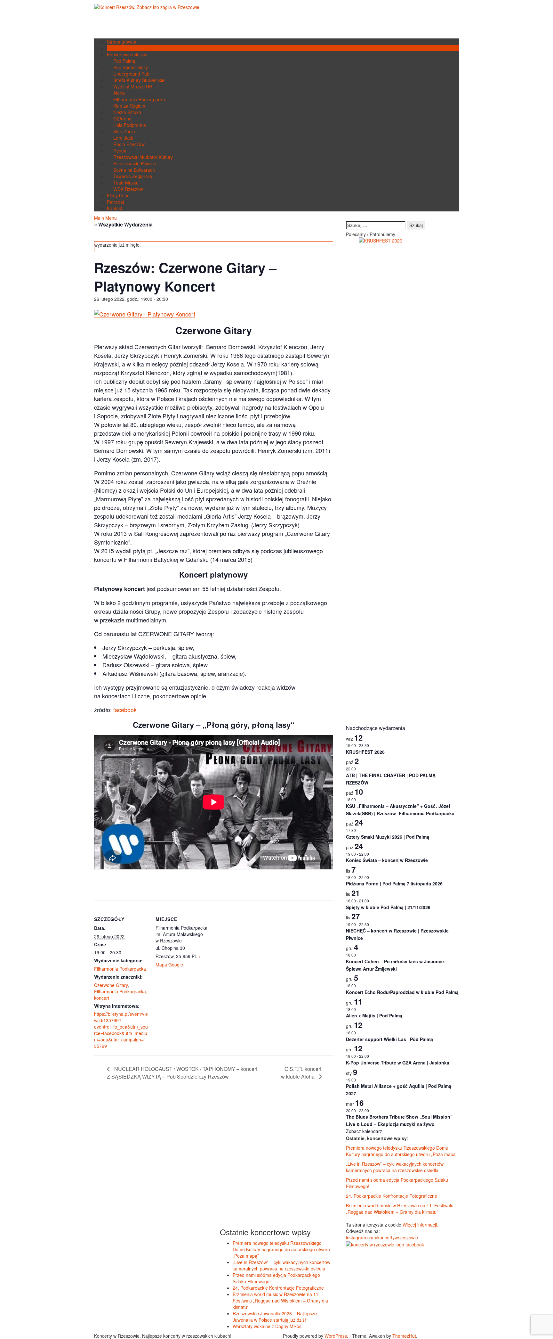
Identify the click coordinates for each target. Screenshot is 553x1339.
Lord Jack (123, 138)
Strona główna (121, 41)
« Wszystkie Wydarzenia (123, 224)
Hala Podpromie (129, 125)
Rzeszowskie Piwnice (134, 163)
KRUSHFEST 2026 (365, 752)
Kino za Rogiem (129, 106)
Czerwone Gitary (111, 985)
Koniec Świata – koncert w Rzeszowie (387, 860)
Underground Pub (131, 73)
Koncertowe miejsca (127, 54)
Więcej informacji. (420, 1224)
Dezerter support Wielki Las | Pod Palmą (389, 1039)
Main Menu (105, 218)
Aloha (119, 93)
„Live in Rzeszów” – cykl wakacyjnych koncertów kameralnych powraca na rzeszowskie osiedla (395, 1167)
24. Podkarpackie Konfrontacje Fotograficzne (391, 1196)
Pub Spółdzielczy (130, 67)
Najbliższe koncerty (126, 48)
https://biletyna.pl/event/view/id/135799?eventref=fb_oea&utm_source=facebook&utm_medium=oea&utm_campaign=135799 (121, 1030)
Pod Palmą (124, 61)
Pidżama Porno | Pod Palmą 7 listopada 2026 (394, 883)
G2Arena (122, 118)
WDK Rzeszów (128, 189)
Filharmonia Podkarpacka (139, 99)
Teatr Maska (126, 182)
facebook (125, 709)
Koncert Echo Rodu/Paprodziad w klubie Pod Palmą (402, 992)
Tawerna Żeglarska (132, 176)
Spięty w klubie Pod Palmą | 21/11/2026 (388, 907)
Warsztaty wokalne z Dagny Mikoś (267, 1326)
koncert (101, 998)
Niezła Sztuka (127, 112)
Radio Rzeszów (129, 144)
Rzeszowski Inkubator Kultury (143, 157)
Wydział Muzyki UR (132, 86)
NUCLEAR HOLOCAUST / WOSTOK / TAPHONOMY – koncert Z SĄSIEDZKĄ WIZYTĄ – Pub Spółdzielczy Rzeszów (182, 1072)
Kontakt (114, 208)
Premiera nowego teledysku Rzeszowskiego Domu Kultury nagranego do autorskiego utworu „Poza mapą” (401, 1151)
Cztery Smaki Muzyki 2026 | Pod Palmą (387, 837)
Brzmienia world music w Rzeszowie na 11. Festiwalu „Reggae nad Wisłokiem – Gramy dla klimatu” (399, 1208)
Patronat (115, 202)
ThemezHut (404, 1336)
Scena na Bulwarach (134, 170)
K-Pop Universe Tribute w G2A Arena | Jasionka (397, 1062)
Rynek (119, 150)
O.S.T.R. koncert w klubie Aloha (301, 1072)
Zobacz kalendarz (364, 1131)
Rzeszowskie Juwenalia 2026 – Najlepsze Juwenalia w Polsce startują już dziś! (275, 1316)
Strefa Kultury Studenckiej (139, 80)
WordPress (336, 1336)
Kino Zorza (124, 131)
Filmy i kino (118, 195)
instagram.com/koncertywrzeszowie (382, 1237)
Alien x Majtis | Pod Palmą (374, 1015)
